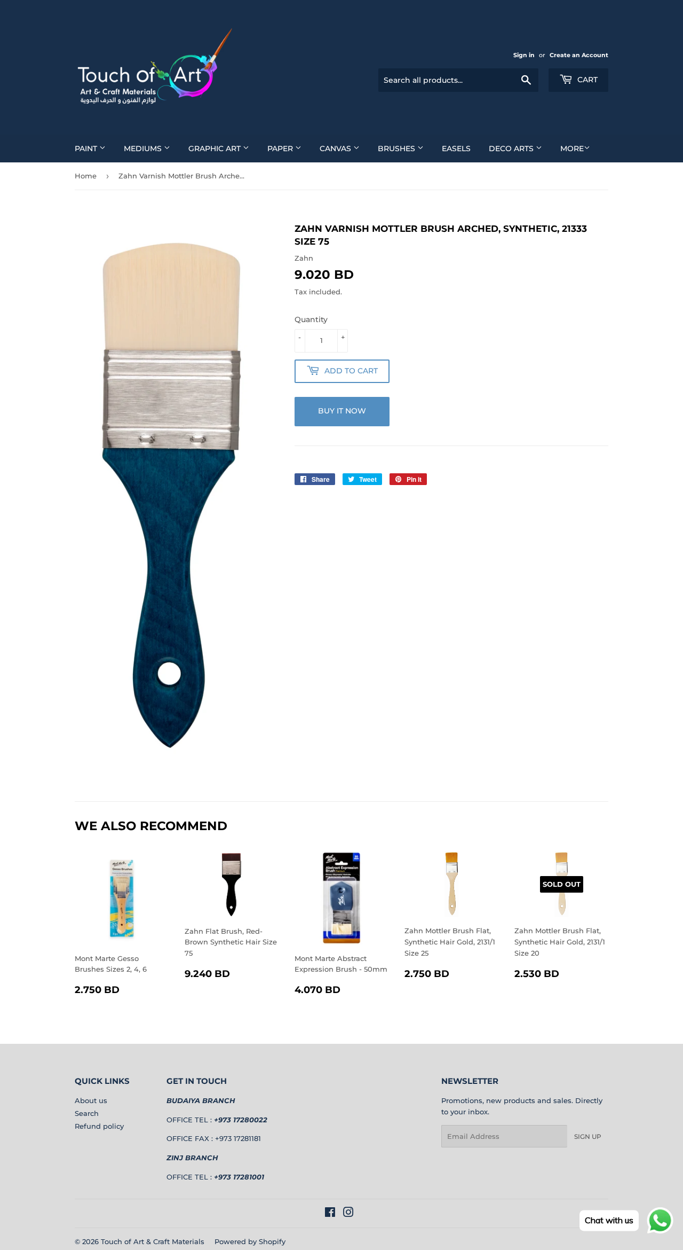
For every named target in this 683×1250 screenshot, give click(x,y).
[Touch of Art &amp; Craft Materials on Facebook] (330, 1213)
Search (87, 1113)
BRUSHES (397, 148)
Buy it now (342, 411)
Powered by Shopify (250, 1241)
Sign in (524, 55)
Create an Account (579, 55)
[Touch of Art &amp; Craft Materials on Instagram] (348, 1213)
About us (91, 1100)
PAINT (87, 148)
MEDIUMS (144, 148)
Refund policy (99, 1126)
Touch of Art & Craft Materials (152, 1241)
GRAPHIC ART (215, 148)
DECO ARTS (512, 148)
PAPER (281, 148)
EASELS (456, 148)
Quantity (311, 319)
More (572, 148)
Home (86, 175)
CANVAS (336, 148)
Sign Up (587, 1136)
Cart (586, 79)
